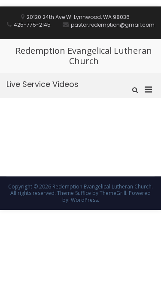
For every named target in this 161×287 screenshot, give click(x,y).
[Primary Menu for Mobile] (148, 89)
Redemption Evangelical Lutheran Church (83, 56)
